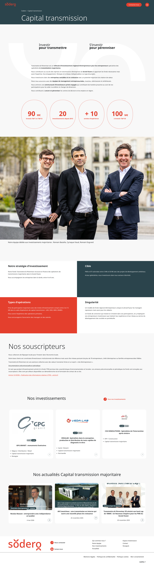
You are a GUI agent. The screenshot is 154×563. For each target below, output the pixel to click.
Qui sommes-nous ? (99, 541)
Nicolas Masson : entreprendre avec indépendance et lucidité (30, 515)
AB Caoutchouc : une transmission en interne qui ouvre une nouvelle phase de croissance (77, 512)
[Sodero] (25, 550)
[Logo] (12, 5)
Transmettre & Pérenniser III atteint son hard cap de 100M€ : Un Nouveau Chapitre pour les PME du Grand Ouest (123, 513)
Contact (125, 543)
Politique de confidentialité (106, 557)
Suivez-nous (59, 549)
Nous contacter (60, 543)
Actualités (95, 548)
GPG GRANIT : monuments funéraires (31, 445)
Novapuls (126, 546)
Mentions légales (89, 557)
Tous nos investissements (117, 399)
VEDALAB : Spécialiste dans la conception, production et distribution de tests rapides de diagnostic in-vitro (78, 440)
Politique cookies (123, 557)
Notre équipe (96, 543)
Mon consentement (137, 556)
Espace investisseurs (130, 541)
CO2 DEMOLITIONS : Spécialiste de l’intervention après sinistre (124, 432)
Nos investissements (99, 546)
